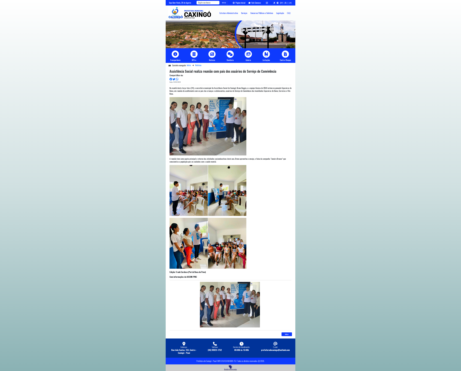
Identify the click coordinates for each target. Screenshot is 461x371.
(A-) (286, 2)
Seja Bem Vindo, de (180, 2)
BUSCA (224, 3)
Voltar (287, 334)
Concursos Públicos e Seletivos (261, 13)
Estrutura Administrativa (228, 13)
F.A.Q (288, 13)
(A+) (281, 2)
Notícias (198, 65)
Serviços (244, 13)
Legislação (280, 13)
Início (189, 65)
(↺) (290, 2)
